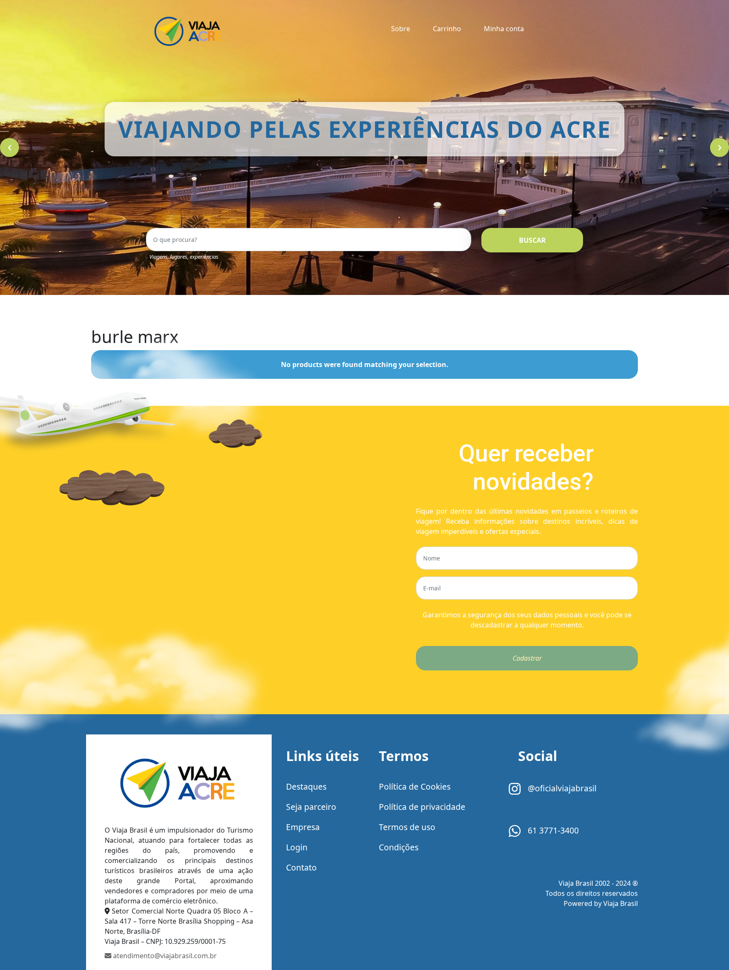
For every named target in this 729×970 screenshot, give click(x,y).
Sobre (400, 28)
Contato (301, 867)
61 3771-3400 (552, 830)
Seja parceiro (311, 806)
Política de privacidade (422, 806)
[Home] (179, 785)
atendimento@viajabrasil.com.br (164, 955)
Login (297, 847)
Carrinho (447, 28)
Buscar (532, 240)
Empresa (303, 827)
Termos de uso (407, 827)
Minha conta (504, 28)
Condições (398, 847)
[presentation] (9, 147)
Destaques (306, 786)
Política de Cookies (415, 786)
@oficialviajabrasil (561, 788)
